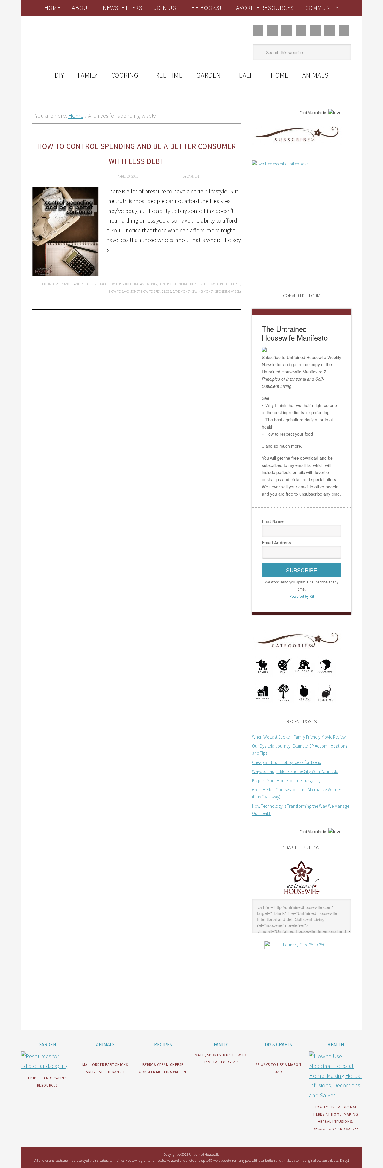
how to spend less (156, 291)
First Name (273, 521)
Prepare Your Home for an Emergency (286, 780)
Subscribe (301, 570)
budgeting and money (139, 284)
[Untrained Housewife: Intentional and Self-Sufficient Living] (301, 895)
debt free (198, 284)
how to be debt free (223, 284)
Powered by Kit (301, 596)
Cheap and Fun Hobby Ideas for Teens (286, 762)
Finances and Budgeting (79, 284)
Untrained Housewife (99, 40)
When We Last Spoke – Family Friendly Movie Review (299, 737)
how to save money (124, 291)
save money (182, 291)
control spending (174, 284)
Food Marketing (311, 112)
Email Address (276, 542)
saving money (203, 291)
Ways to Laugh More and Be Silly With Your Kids (295, 771)
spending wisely (228, 291)
